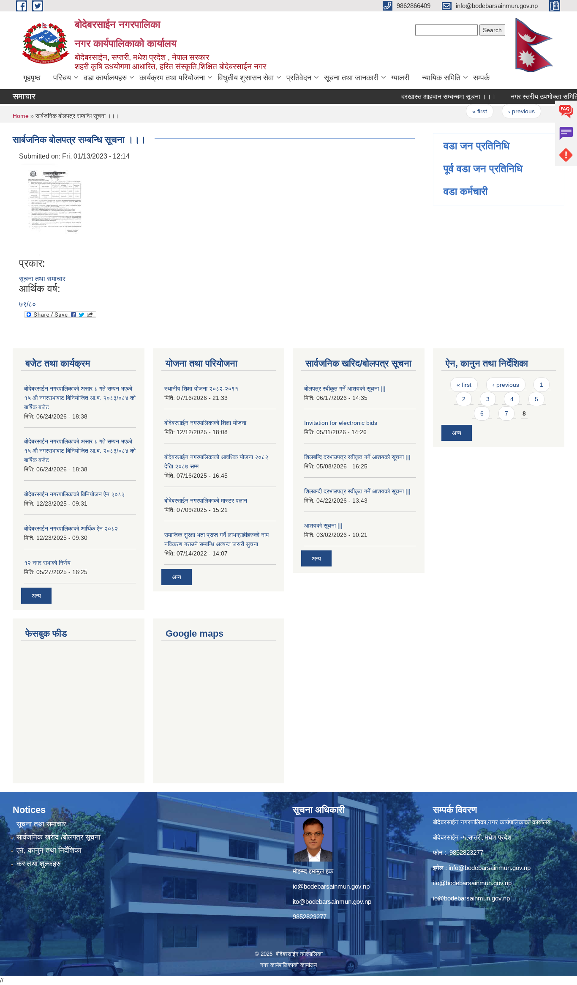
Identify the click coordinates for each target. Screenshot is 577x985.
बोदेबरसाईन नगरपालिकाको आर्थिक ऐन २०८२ (71, 528)
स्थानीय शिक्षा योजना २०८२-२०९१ (201, 388)
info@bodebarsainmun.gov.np (490, 867)
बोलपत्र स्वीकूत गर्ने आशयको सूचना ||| (345, 388)
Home (21, 115)
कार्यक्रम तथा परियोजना (172, 78)
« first (467, 111)
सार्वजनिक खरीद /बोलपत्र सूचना (58, 837)
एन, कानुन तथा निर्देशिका (49, 850)
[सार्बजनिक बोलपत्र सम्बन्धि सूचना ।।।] (55, 209)
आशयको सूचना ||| (323, 525)
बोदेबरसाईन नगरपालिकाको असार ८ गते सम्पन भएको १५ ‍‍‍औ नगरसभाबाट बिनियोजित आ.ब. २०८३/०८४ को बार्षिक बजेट (80, 397)
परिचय (62, 78)
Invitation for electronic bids (340, 422)
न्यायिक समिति (441, 78)
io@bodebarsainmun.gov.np (331, 886)
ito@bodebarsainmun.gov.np (332, 901)
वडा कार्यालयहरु (105, 78)
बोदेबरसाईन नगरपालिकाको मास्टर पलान (205, 500)
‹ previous (508, 111)
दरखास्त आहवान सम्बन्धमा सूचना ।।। (436, 96)
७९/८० (27, 304)
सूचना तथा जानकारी (351, 78)
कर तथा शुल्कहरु (38, 864)
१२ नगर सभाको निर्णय (47, 562)
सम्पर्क (481, 78)
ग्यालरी (400, 78)
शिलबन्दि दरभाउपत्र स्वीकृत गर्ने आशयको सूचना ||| (357, 457)
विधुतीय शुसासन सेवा (246, 78)
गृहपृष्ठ (32, 78)
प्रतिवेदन (298, 78)
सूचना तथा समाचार (42, 278)
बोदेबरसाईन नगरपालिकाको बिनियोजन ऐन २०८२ (74, 494)
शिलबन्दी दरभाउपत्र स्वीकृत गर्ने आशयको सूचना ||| (357, 491)
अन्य (36, 595)
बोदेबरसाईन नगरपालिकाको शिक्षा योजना (205, 422)
